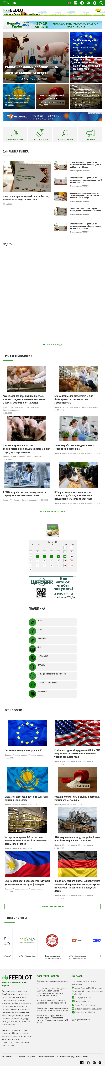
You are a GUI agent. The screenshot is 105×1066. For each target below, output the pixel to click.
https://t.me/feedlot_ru (85, 1005)
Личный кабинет (46, 1057)
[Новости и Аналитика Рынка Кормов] (21, 10)
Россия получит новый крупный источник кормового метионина (52, 1009)
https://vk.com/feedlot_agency (88, 1009)
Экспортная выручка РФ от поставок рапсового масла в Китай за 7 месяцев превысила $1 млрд (52, 1019)
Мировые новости (17, 407)
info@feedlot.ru (83, 1001)
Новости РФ (59, 407)
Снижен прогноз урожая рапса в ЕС (52, 982)
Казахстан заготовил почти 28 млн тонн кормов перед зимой (51, 1001)
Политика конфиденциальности (72, 1057)
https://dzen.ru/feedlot (85, 1012)
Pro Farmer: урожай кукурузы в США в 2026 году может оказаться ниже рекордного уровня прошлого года (51, 992)
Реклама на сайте (27, 1057)
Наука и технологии (11, 410)
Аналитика (7, 1057)
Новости (6, 407)
